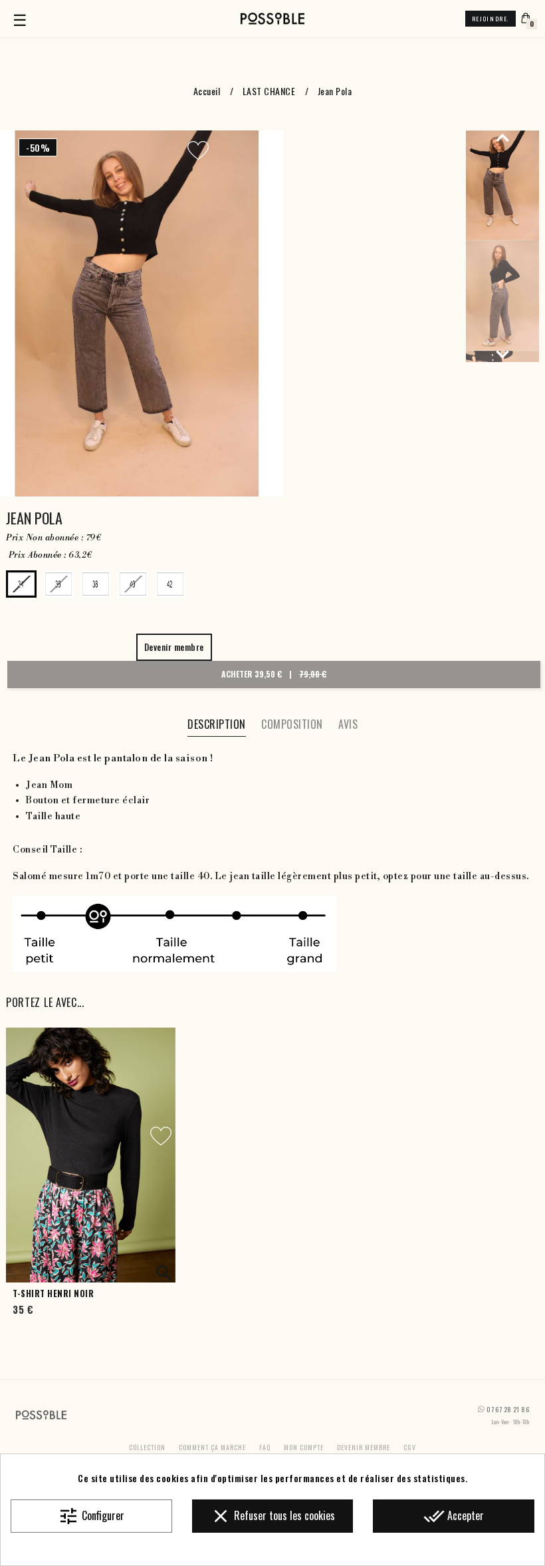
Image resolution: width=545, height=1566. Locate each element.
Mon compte (304, 1447)
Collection (147, 1447)
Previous (502, 137)
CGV (409, 1447)
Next (502, 354)
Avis (348, 724)
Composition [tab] (292, 724)
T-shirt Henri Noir (53, 1293)
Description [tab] (216, 724)
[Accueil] (272, 19)
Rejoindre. (490, 18)
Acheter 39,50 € (273, 674)
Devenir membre (363, 1447)
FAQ (265, 1447)
